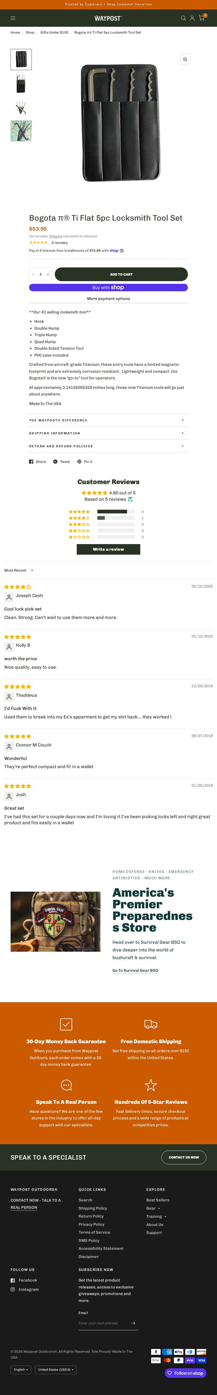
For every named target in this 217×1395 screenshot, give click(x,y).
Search (85, 1200)
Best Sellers (157, 1200)
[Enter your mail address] (133, 1323)
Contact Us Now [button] (184, 1157)
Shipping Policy (93, 1208)
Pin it (88, 462)
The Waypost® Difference (58, 420)
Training (154, 1216)
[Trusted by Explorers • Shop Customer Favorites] (108, 4)
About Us (154, 1224)
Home (15, 32)
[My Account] (192, 18)
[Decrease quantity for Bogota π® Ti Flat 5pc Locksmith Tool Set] (33, 274)
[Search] (183, 18)
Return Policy (91, 1216)
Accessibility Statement (101, 1248)
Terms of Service (94, 1232)
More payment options (108, 298)
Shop (30, 32)
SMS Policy (89, 1240)
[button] (79, 511)
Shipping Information (54, 433)
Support (154, 1232)
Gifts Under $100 (54, 32)
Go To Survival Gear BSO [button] (135, 970)
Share (41, 462)
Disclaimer (89, 1256)
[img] (17, 587)
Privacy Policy (92, 1224)
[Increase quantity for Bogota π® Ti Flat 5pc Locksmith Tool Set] (48, 274)
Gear (151, 1208)
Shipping (55, 236)
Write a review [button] (108, 549)
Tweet (65, 462)
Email (83, 1313)
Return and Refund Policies (61, 446)
